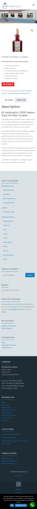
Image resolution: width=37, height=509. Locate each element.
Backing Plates (8, 221)
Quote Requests (7, 328)
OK (12, 505)
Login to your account (9, 326)
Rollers (5, 251)
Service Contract (7, 458)
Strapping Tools (8, 203)
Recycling (14, 93)
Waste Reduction (24, 93)
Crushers (22, 91)
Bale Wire (6, 194)
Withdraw (5, 420)
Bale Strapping (8, 190)
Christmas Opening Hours (10, 434)
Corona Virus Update (9, 438)
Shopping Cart (7, 413)
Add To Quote (8, 84)
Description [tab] (9, 100)
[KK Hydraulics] (11, 5)
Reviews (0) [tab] (21, 100)
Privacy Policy (6, 407)
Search (30, 275)
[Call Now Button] (32, 505)
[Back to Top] (18, 484)
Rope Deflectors (8, 255)
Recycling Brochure (8, 463)
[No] (35, 501)
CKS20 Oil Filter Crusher (10, 461)
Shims (5, 259)
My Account (5, 405)
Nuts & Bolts (7, 242)
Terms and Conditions (9, 415)
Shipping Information (17, 309)
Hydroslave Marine (8, 217)
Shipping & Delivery (8, 410)
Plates (5, 246)
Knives (5, 234)
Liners (5, 238)
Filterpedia (18, 476)
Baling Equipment (8, 186)
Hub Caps (6, 225)
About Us (18, 489)
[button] (32, 30)
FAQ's (3, 342)
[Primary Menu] (33, 5)
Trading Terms (7, 348)
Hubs (5, 229)
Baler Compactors (9, 198)
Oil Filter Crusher (9, 212)
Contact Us (18, 493)
